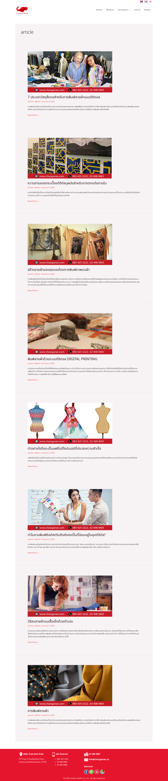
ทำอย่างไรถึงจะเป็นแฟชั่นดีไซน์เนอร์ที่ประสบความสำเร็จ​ (64, 448)
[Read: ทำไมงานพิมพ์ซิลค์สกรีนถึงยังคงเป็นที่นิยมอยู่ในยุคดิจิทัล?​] (70, 509)
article (30, 101)
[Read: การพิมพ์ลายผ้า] (70, 685)
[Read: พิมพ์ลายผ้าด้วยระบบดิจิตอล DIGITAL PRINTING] (70, 333)
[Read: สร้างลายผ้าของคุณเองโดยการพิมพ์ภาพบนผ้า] (70, 244)
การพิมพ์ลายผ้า (38, 711)
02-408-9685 (62, 762)
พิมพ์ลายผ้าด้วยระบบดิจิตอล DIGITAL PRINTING (62, 359)
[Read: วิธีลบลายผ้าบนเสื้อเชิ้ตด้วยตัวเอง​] (70, 596)
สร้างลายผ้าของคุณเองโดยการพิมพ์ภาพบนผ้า (59, 269)
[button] (129, 10)
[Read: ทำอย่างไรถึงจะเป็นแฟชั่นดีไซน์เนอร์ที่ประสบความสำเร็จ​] (70, 423)
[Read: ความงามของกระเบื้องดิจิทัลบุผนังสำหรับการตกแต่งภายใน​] (70, 158)
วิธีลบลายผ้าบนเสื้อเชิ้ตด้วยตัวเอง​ (50, 621)
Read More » (33, 115)
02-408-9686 (62, 765)
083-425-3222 (62, 759)
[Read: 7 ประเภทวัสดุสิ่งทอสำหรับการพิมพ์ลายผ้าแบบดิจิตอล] (70, 71)
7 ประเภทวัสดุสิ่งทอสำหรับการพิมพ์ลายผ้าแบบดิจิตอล (64, 97)
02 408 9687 (94, 754)
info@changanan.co (99, 759)
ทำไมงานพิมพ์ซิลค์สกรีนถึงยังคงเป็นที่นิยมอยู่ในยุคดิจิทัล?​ (67, 535)
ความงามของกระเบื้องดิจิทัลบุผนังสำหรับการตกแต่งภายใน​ (67, 183)
